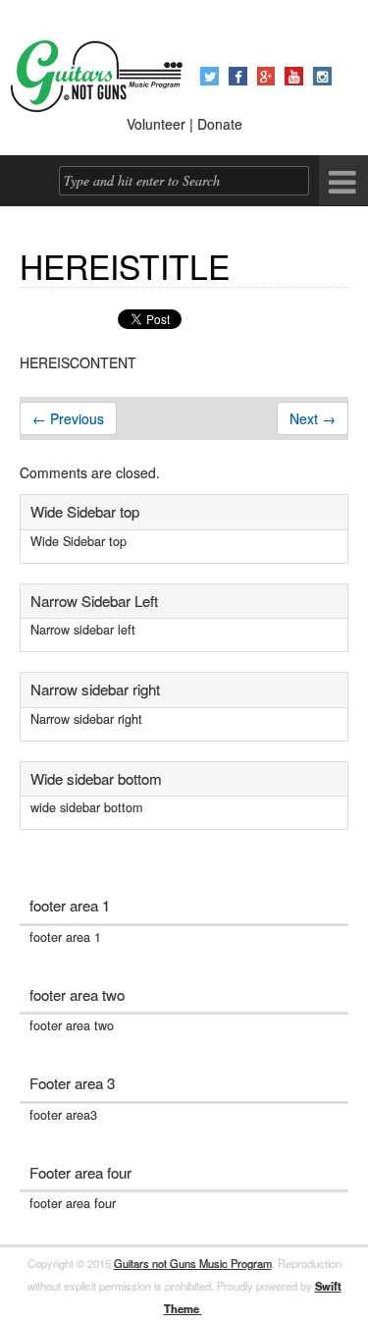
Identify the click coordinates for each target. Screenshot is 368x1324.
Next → (312, 418)
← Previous (68, 418)
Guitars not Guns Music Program (193, 1263)
